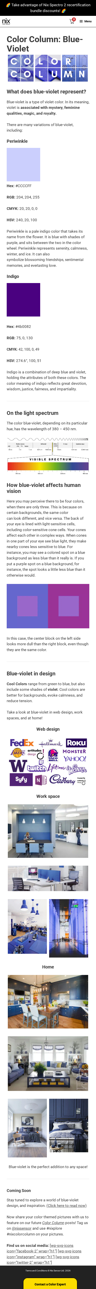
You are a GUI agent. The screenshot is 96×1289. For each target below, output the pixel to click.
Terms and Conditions (36, 1270)
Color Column (53, 1223)
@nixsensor (21, 1228)
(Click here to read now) (66, 1205)
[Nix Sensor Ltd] (6, 21)
